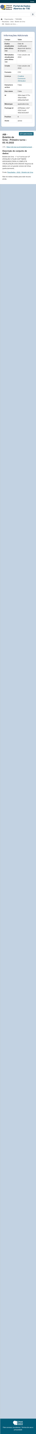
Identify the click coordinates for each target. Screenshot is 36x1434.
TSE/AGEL (18, 19)
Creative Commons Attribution (22, 78)
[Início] (1, 19)
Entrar (32, 1)
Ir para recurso (27, 134)
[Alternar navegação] (33, 14)
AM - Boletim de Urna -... (10, 24)
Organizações (8, 19)
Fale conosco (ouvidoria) (11, 1427)
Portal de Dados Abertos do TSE (21, 7)
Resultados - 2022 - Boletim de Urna (13, 22)
